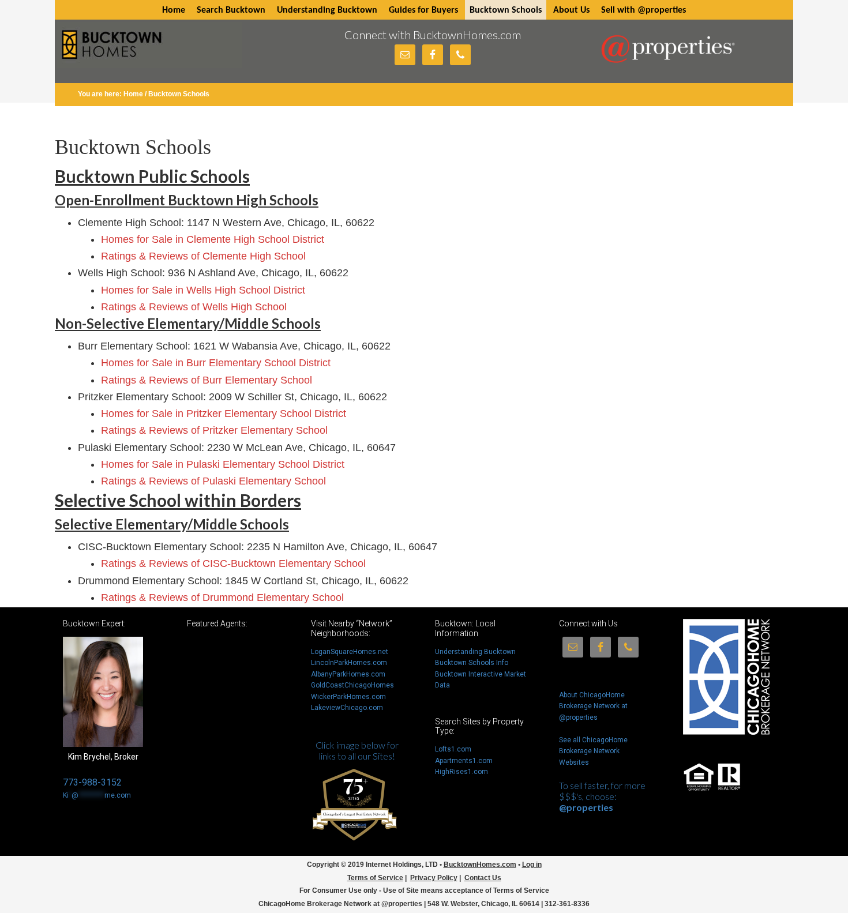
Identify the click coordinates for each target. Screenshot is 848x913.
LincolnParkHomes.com (349, 663)
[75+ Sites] (354, 848)
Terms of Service (375, 878)
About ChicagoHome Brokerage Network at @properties (593, 706)
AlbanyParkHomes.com (348, 674)
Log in (532, 865)
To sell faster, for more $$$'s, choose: (602, 796)
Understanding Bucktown (475, 652)
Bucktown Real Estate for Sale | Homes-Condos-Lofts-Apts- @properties (149, 50)
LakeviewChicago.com (347, 708)
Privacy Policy (433, 878)
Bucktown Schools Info (471, 663)
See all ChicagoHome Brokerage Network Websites (593, 751)
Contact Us (482, 878)
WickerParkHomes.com (348, 697)
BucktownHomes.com (480, 865)
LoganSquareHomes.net (349, 652)
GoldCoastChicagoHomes (352, 685)
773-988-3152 (92, 782)
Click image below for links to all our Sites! (357, 750)
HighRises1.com (461, 772)
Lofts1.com (453, 749)
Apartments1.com (464, 761)
